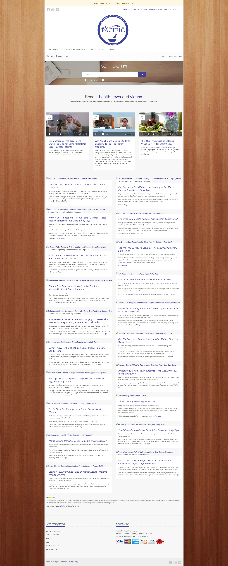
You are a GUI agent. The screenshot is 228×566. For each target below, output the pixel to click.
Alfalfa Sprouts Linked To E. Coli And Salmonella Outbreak (77, 440)
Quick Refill (142, 10)
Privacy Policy (51, 549)
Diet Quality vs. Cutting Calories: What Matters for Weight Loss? (157, 142)
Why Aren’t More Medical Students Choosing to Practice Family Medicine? (112, 143)
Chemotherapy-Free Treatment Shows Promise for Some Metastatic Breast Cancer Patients (67, 143)
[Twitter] (179, 562)
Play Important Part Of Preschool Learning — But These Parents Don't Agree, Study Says (146, 189)
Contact (114, 49)
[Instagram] (175, 562)
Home (163, 57)
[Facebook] (170, 562)
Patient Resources (74, 49)
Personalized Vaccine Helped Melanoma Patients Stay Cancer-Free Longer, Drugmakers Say (145, 462)
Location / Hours (155, 10)
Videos (108, 80)
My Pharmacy (54, 49)
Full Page (65, 201)
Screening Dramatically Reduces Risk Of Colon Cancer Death (148, 218)
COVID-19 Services (96, 49)
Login (179, 10)
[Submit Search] (142, 74)
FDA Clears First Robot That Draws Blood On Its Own (144, 279)
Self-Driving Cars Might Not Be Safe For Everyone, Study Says (148, 430)
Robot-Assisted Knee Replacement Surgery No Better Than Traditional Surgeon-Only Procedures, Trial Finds (79, 321)
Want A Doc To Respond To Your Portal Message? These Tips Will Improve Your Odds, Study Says (77, 219)
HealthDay (61, 506)
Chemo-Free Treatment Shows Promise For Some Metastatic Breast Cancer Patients (74, 288)
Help (134, 10)
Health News (93, 80)
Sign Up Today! (169, 10)
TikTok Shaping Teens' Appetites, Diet (136, 401)
